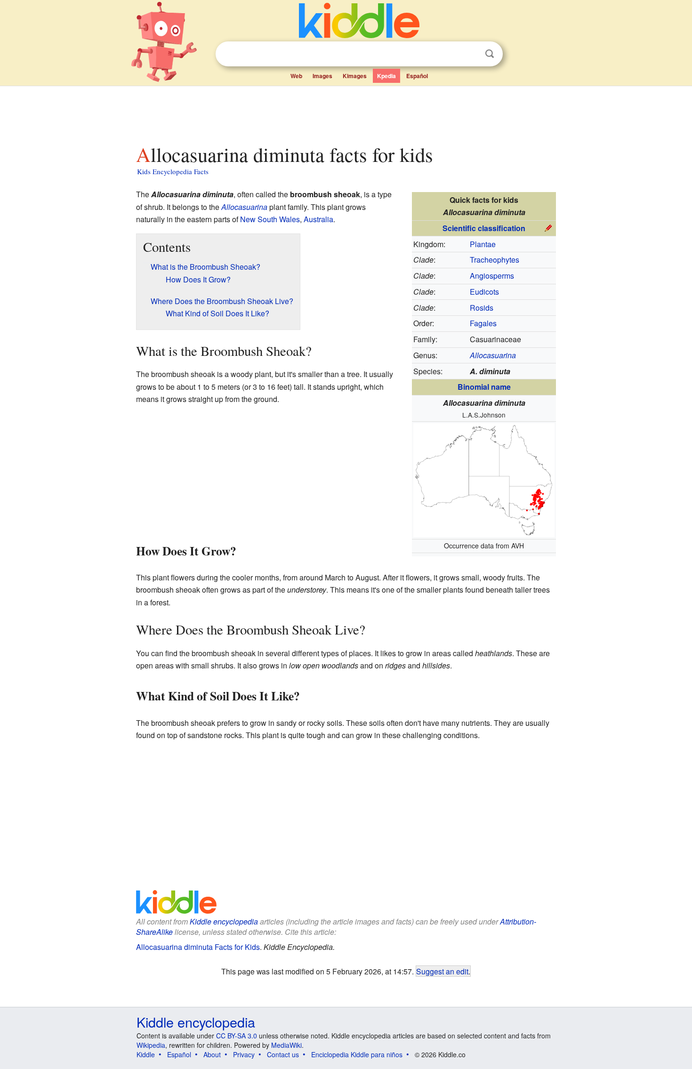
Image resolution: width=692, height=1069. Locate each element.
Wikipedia (151, 1045)
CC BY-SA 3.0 (236, 1035)
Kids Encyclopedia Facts (173, 171)
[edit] (548, 227)
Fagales (483, 323)
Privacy (244, 1054)
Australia (318, 219)
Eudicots (484, 291)
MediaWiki (286, 1045)
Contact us (283, 1054)
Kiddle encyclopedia (224, 921)
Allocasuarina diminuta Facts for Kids (198, 946)
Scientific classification (484, 228)
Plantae (483, 244)
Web (296, 76)
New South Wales (270, 219)
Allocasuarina (244, 206)
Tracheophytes (494, 259)
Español (417, 76)
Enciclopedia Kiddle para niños (356, 1054)
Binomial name (484, 386)
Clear (470, 54)
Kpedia (386, 76)
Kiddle (146, 1054)
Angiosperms (492, 275)
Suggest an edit (442, 971)
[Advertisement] (345, 112)
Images (322, 76)
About (212, 1054)
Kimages (355, 76)
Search (489, 53)
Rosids (481, 307)
